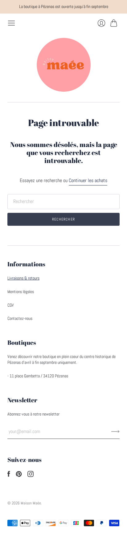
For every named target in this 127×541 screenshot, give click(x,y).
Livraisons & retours (23, 278)
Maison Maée (31, 503)
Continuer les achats (88, 180)
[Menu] (11, 23)
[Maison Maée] (63, 64)
